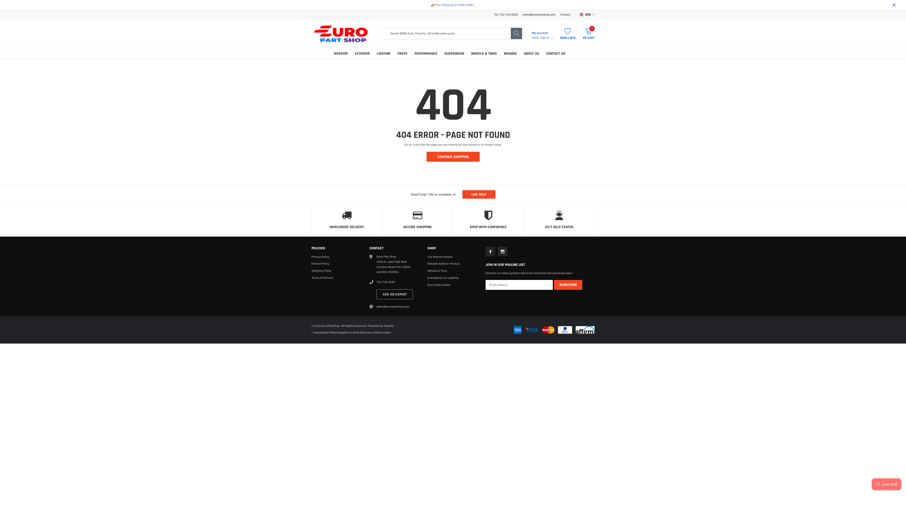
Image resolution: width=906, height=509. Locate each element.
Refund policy (320, 263)
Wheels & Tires (484, 53)
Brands (510, 53)
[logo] (340, 33)
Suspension (454, 53)
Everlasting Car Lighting (443, 277)
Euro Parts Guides (439, 285)
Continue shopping (453, 156)
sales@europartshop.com (539, 14)
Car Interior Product (440, 257)
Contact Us (555, 53)
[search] (516, 33)
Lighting (383, 53)
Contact (565, 14)
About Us (531, 53)
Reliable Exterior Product (444, 263)
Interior (341, 53)
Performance (426, 53)
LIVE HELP (478, 194)
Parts (402, 53)
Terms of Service (322, 277)
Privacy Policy (320, 257)
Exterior (362, 53)
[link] (490, 251)
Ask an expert (395, 294)
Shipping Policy (321, 270)
